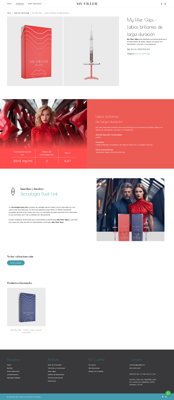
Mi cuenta (92, 365)
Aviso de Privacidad (54, 365)
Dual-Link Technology (21, 13)
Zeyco (9, 365)
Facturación (52, 381)
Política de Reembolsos (56, 374)
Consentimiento (12, 374)
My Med (9, 368)
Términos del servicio (55, 378)
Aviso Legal (52, 371)
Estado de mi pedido (96, 371)
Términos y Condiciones (56, 368)
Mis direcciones (94, 368)
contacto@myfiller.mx (137, 365)
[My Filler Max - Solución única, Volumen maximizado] (26, 307)
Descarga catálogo (13, 378)
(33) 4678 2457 (134, 368)
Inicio (9, 13)
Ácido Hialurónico (13, 371)
